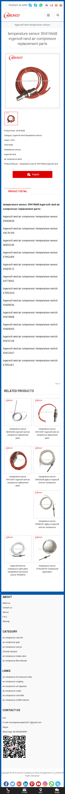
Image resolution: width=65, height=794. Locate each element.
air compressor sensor (12, 647)
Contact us (15, 5)
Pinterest (32, 783)
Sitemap (6, 621)
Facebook (6, 783)
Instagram (44, 783)
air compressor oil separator (15, 686)
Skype (57, 783)
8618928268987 (20, 732)
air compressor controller (13, 695)
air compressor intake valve (14, 656)
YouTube (38, 783)
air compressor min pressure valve (17, 677)
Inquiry (35, 174)
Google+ (19, 783)
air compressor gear (11, 642)
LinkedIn (25, 783)
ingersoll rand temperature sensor (32, 24)
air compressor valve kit (13, 638)
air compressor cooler (12, 691)
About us (6, 603)
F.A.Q (5, 617)
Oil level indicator (10, 651)
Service (6, 612)
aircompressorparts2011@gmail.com (25, 722)
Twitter (12, 783)
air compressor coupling (13, 681)
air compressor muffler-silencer (16, 700)
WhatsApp (51, 783)
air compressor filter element (15, 661)
